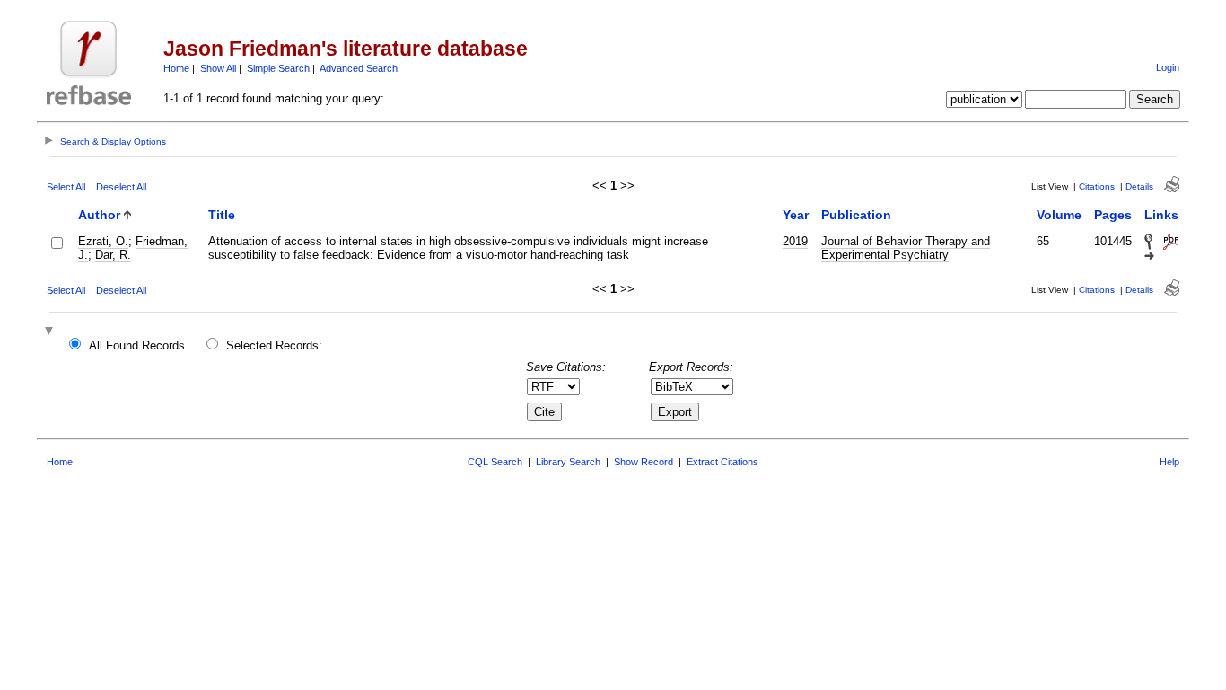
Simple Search (278, 68)
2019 (795, 241)
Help (1169, 461)
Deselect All (121, 186)
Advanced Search (359, 68)
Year (796, 215)
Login (1167, 67)
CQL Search (495, 461)
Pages (1113, 215)
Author (99, 215)
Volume (1059, 215)
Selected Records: (274, 345)
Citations (1097, 186)
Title (221, 215)
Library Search (568, 461)
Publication (856, 215)
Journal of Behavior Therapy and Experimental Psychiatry (905, 247)
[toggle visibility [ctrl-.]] (51, 332)
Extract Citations (722, 461)
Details (1139, 186)
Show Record (643, 461)
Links (1161, 215)
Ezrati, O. (103, 241)
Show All (218, 68)
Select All (66, 186)
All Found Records (137, 345)
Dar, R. (113, 254)
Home (176, 68)
